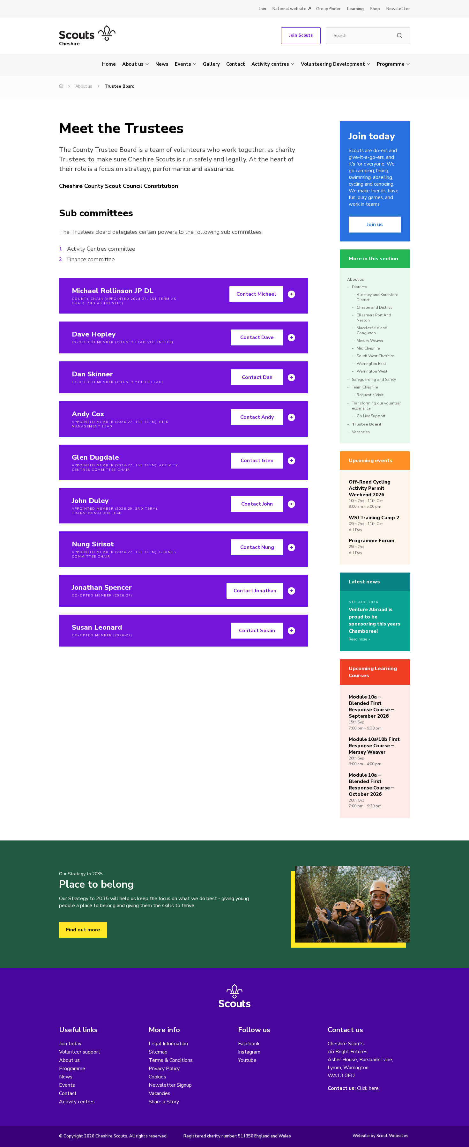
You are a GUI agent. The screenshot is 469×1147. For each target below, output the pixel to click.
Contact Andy (257, 417)
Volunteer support (79, 1051)
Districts (359, 287)
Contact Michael (256, 294)
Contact (235, 64)
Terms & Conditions (171, 1060)
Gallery (211, 64)
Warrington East (371, 363)
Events (183, 64)
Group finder (328, 9)
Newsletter (398, 9)
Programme (391, 64)
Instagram (249, 1051)
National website (289, 9)
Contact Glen (257, 460)
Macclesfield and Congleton (372, 330)
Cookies (157, 1076)
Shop (375, 9)
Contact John (257, 503)
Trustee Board (366, 424)
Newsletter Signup (170, 1085)
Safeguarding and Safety (374, 379)
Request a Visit (370, 394)
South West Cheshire (375, 356)
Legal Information (168, 1043)
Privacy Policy (164, 1068)
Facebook (249, 1043)
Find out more (83, 929)
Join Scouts (301, 35)
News (161, 64)
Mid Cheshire (368, 348)
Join (262, 9)
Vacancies (361, 431)
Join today (70, 1043)
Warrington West (372, 371)
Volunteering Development (333, 64)
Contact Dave (257, 337)
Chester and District (374, 307)
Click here (368, 1088)
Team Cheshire (365, 387)
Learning (355, 9)
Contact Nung (257, 547)
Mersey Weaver (370, 340)
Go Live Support (371, 415)
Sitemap (158, 1051)
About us (133, 64)
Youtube (247, 1060)
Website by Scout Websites (380, 1136)
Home (109, 64)
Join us (375, 224)
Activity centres (270, 64)
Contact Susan (257, 630)
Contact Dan (257, 377)
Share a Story (164, 1101)
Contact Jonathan (255, 590)
